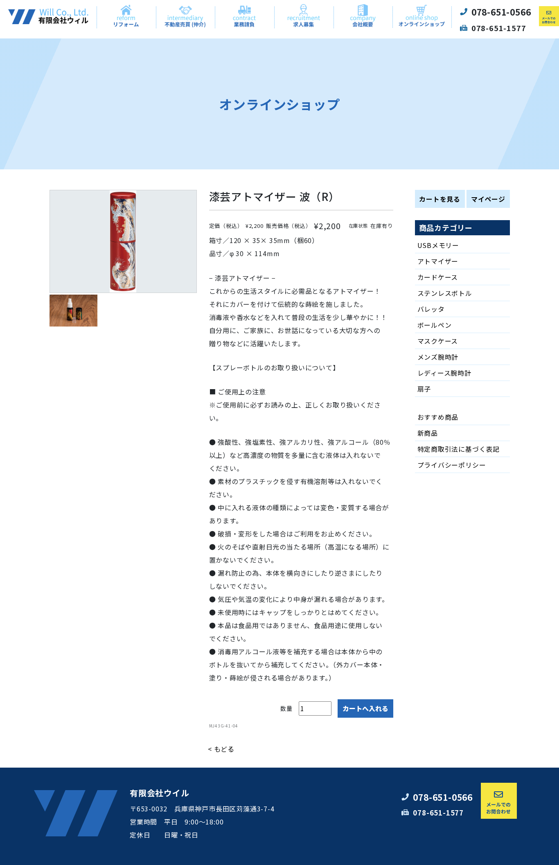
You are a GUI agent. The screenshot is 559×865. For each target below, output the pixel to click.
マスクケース (437, 341)
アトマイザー (438, 261)
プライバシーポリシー (451, 465)
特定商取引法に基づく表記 (458, 449)
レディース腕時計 (444, 373)
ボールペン (434, 325)
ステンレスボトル (444, 293)
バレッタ (431, 309)
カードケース (437, 277)
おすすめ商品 (438, 417)
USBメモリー (438, 245)
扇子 (424, 389)
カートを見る (439, 199)
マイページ (488, 199)
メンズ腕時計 (438, 357)
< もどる (221, 749)
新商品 (427, 433)
